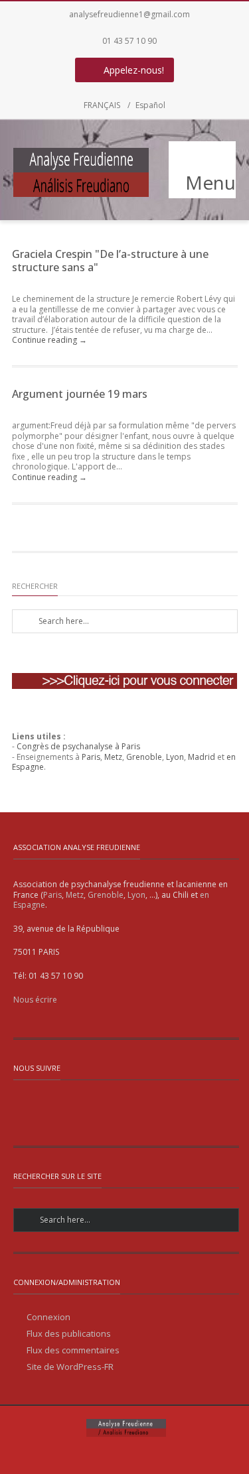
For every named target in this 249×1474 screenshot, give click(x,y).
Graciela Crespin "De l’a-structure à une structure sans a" (110, 261)
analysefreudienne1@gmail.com (129, 14)
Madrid (201, 757)
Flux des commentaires (73, 1350)
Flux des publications (69, 1333)
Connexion (48, 1317)
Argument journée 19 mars (79, 394)
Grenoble (144, 757)
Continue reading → (49, 339)
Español (150, 105)
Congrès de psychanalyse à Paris (78, 746)
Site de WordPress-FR (70, 1367)
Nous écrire (35, 999)
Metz (113, 757)
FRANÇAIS (102, 105)
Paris (91, 757)
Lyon (175, 757)
